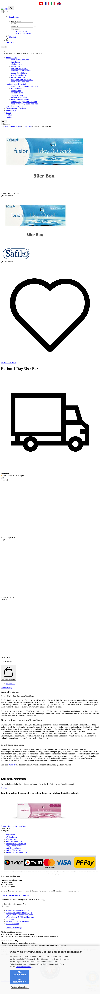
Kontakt (9, 115)
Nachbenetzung (17, 95)
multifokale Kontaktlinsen (21, 71)
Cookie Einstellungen (14, 928)
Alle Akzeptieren (19, 973)
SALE (8, 113)
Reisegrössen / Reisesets (20, 99)
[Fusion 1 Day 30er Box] (34, 247)
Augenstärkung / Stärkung (16, 108)
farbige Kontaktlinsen (19, 73)
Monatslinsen (16, 66)
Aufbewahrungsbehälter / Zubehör (24, 102)
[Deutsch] (41, 3)
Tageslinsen (15, 62)
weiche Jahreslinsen (18, 77)
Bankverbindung (12, 924)
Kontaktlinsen (11, 58)
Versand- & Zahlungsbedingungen (19, 913)
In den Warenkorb (8, 679)
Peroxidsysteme (17, 93)
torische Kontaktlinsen (19, 69)
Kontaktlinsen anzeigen (20, 60)
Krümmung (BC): (8, 538)
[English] (59, 3)
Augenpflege (11, 110)
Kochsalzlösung (17, 88)
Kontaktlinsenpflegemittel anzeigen (24, 86)
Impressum (10, 919)
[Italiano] (53, 3)
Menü (4, 47)
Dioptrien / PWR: (8, 598)
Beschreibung (11, 684)
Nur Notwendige (19, 980)
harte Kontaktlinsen (18, 75)
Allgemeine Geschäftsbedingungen (19, 915)
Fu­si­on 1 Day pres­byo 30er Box (13, 826)
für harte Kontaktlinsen (19, 97)
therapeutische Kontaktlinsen (22, 80)
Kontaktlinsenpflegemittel (16, 84)
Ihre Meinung (6, 788)
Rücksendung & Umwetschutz (18, 921)
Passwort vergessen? (23, 33)
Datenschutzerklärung (24, 967)
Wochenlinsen (16, 64)
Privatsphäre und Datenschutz (17, 910)
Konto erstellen (21, 31)
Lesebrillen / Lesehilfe (14, 106)
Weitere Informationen (20, 987)
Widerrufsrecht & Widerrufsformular (20, 917)
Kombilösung (16, 91)
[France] (47, 3)
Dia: (2, 478)
